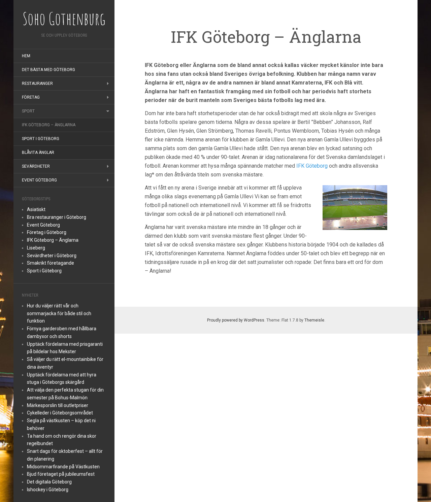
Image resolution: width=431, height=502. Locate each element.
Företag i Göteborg (46, 232)
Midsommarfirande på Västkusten (63, 466)
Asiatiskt (36, 209)
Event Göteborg (39, 180)
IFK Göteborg (312, 166)
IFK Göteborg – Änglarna (48, 125)
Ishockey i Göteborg (47, 489)
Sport (28, 111)
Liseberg (36, 247)
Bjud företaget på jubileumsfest (61, 474)
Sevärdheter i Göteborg (51, 255)
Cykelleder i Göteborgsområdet (60, 412)
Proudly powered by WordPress (235, 320)
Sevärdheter (36, 166)
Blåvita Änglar (38, 152)
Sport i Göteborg (40, 138)
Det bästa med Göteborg (48, 69)
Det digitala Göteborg (49, 481)
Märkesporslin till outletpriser (57, 405)
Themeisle (314, 320)
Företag (31, 97)
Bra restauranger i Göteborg (56, 217)
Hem (26, 56)
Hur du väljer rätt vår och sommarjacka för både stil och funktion (59, 313)
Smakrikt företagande (50, 263)
